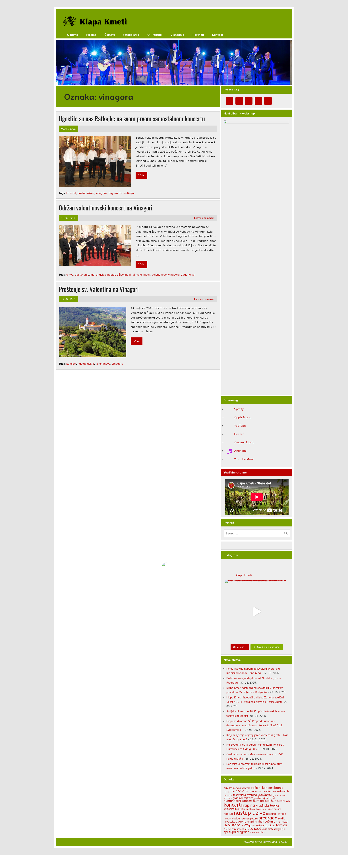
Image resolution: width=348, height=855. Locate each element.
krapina (248, 805)
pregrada (267, 818)
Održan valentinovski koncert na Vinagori (105, 207)
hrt (273, 798)
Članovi (109, 34)
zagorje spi (188, 274)
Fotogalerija (131, 34)
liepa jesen (261, 809)
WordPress (265, 842)
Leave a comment (204, 217)
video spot (253, 828)
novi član (245, 818)
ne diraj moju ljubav (137, 274)
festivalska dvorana (245, 795)
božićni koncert (262, 788)
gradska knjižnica (243, 798)
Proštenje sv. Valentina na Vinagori (99, 289)
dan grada (251, 791)
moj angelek (98, 274)
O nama (72, 34)
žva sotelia (257, 832)
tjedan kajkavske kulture (261, 825)
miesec (277, 809)
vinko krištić (267, 829)
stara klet (239, 825)
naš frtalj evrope (276, 813)
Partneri (198, 34)
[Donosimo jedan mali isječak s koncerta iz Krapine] (257, 611)
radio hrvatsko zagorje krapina (254, 820)
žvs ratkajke (127, 193)
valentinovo (159, 274)
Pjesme (91, 34)
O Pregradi (154, 34)
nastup (228, 813)
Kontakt (217, 34)
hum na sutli (261, 801)
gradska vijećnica (262, 798)
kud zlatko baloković (245, 809)
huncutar (277, 801)
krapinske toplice (267, 805)
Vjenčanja (177, 34)
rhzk (261, 821)
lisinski (269, 809)
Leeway (282, 842)
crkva (69, 274)
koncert (71, 193)
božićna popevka (241, 788)
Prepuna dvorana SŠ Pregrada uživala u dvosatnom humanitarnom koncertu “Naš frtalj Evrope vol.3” (254, 725)
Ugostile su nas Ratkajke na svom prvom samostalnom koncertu (132, 118)
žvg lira (113, 193)
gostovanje (82, 274)
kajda (287, 801)
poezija (254, 818)
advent (228, 788)
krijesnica (229, 809)
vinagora (101, 193)
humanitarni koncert (238, 801)
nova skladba (232, 818)
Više (141, 175)
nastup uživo (86, 193)
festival (262, 791)
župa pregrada (239, 832)
